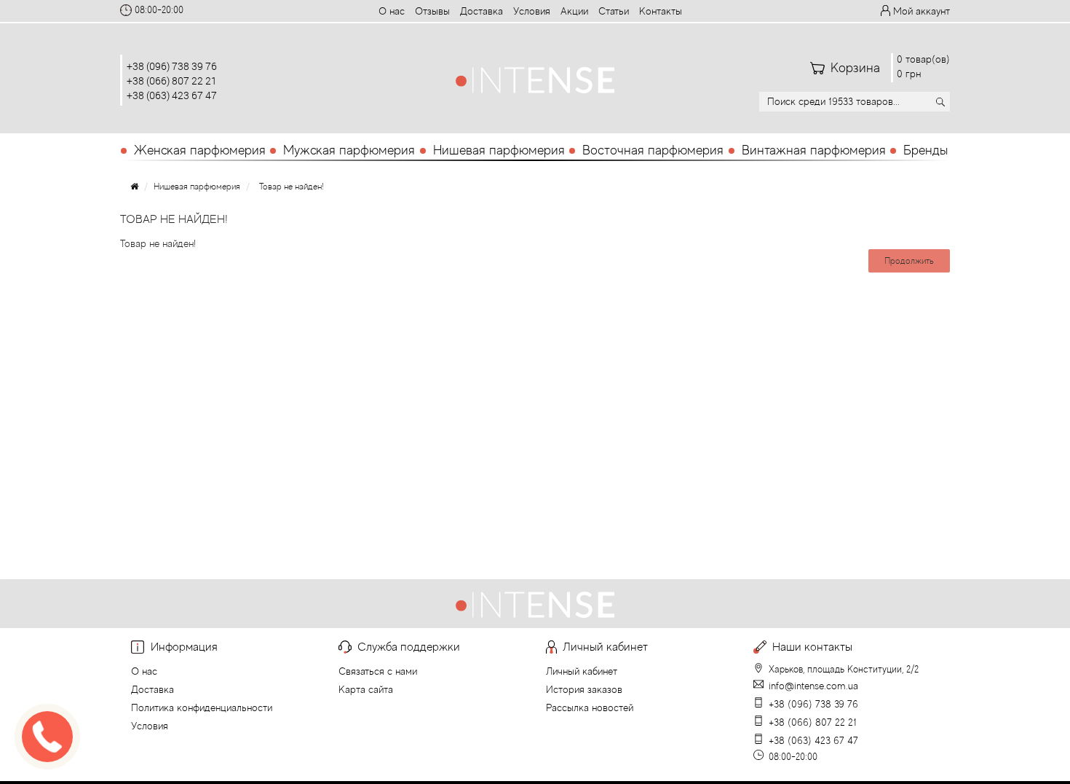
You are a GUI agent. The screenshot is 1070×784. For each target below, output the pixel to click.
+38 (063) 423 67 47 (172, 95)
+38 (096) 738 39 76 (172, 66)
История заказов (584, 689)
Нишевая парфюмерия (499, 150)
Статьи (613, 11)
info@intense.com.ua (813, 685)
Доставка (481, 11)
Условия (531, 11)
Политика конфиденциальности (201, 707)
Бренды (925, 150)
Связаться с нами (377, 671)
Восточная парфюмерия (653, 150)
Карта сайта (365, 689)
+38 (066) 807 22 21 (172, 80)
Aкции (574, 11)
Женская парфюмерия (200, 150)
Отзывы (432, 11)
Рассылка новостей (589, 707)
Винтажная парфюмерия (814, 150)
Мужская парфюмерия (349, 150)
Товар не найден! (291, 186)
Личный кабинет (581, 671)
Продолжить (909, 261)
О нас (392, 11)
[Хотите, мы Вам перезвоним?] (47, 736)
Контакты (660, 11)
